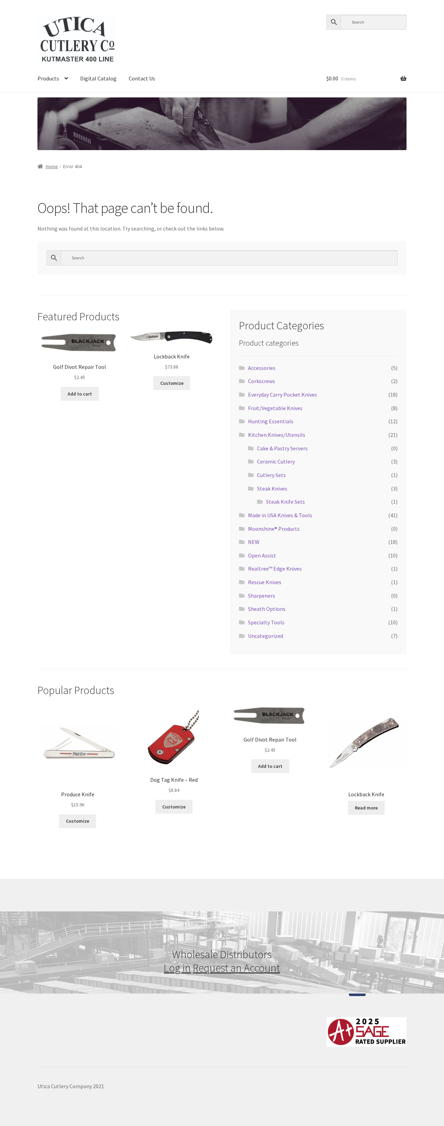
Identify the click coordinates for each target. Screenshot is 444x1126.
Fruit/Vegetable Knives (275, 408)
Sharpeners (261, 595)
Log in (177, 968)
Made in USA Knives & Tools (280, 515)
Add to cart (80, 394)
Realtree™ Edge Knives (275, 568)
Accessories (261, 367)
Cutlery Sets (271, 474)
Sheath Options (266, 608)
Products (48, 78)
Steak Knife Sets (285, 501)
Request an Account (236, 968)
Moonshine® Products (274, 528)
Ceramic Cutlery (276, 461)
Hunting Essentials (270, 421)
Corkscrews (261, 381)
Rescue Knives (264, 582)
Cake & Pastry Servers (282, 448)
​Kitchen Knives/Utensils (276, 434)
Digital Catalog (98, 78)
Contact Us (142, 78)
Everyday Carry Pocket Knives (282, 394)
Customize (171, 383)
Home (52, 166)
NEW (253, 541)
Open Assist (262, 555)
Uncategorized (265, 635)
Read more (366, 808)
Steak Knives (272, 488)
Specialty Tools (266, 622)
